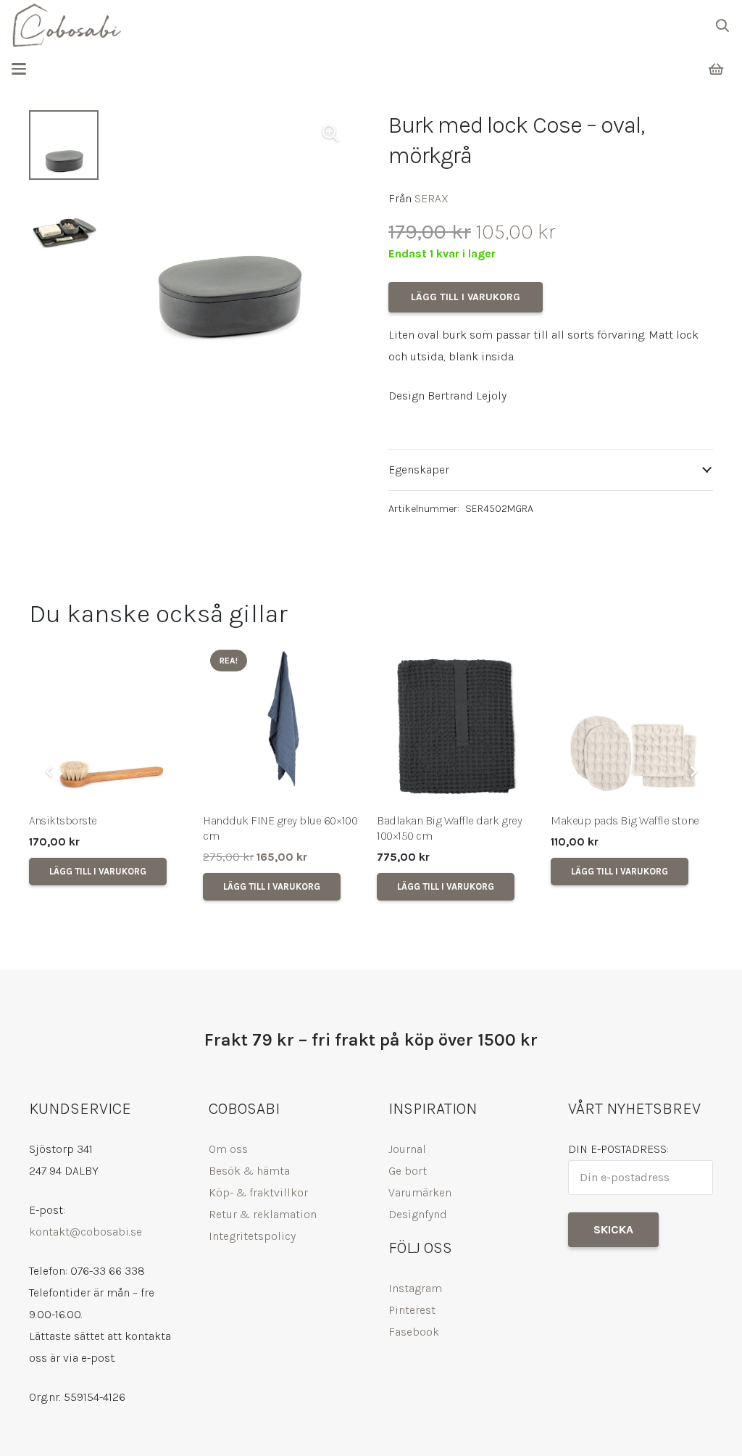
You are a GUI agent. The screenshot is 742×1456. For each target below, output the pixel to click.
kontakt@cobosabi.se (85, 1231)
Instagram (415, 1288)
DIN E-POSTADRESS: (618, 1149)
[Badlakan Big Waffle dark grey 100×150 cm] (458, 723)
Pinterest (411, 1310)
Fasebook (413, 1332)
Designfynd (417, 1214)
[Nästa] (692, 771)
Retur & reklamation (263, 1214)
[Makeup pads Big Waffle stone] (632, 723)
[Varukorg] (715, 69)
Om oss (228, 1149)
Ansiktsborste (63, 820)
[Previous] (49, 771)
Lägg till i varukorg (465, 297)
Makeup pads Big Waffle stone (625, 820)
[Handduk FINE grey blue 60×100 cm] (284, 723)
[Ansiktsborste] (110, 723)
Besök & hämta (249, 1171)
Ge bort (407, 1171)
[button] (722, 25)
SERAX (431, 198)
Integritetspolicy (252, 1236)
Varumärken (419, 1192)
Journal (407, 1149)
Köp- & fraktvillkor (258, 1192)
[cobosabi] (66, 25)
